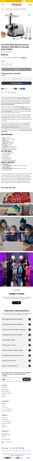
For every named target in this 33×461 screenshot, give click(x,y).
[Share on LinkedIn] (15, 92)
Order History (5, 389)
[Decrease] (3, 64)
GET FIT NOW (16, 302)
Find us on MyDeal (6, 411)
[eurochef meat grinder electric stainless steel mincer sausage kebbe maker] (29, 14)
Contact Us (4, 427)
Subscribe (26, 379)
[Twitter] (9, 92)
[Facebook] (6, 92)
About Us (4, 417)
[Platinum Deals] (16, 4)
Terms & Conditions (6, 421)
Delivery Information (6, 393)
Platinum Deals (14, 454)
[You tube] (23, 448)
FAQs (3, 397)
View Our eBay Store (7, 409)
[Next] (30, 27)
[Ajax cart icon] (31, 5)
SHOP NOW (7, 202)
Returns (3, 395)
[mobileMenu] (3, 4)
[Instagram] (17, 448)
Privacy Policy (5, 419)
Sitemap (4, 425)
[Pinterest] (12, 92)
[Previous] (2, 27)
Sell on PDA (4, 407)
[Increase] (10, 64)
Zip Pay (3, 405)
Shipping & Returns (6, 423)
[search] (29, 5)
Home (2, 9)
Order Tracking (5, 391)
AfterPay (4, 403)
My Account (4, 387)
